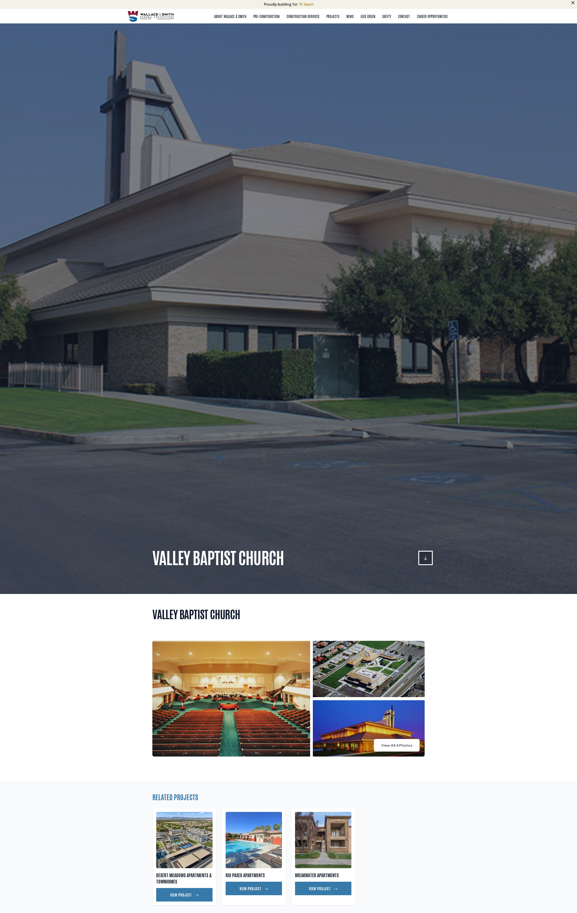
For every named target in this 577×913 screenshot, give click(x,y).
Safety (386, 16)
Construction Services (302, 16)
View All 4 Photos (396, 745)
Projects (332, 16)
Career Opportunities (432, 16)
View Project (181, 895)
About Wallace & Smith (230, 16)
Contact (404, 16)
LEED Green (368, 16)
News (350, 16)
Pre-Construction (266, 16)
